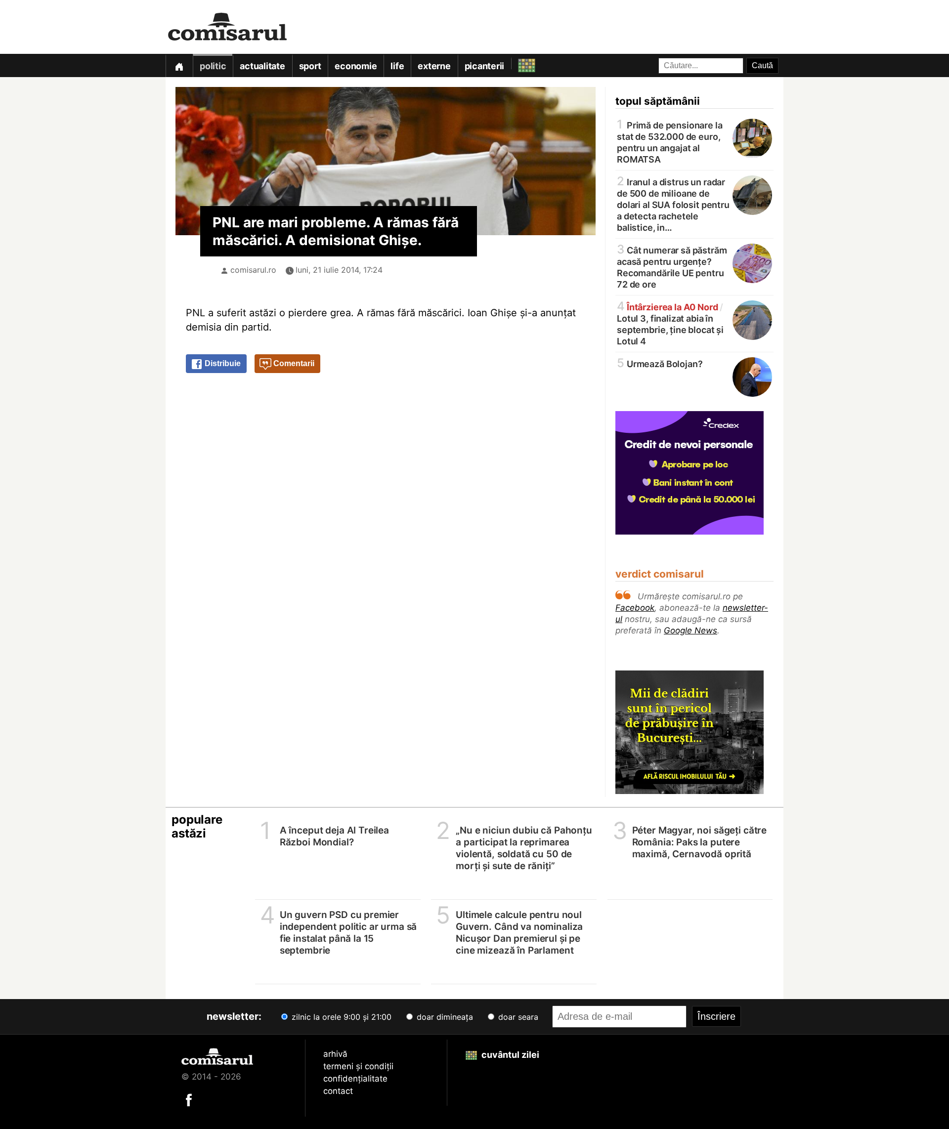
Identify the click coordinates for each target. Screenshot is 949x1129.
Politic (213, 66)
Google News (690, 630)
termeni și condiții (358, 1066)
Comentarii (292, 363)
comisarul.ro (253, 270)
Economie (356, 66)
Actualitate (262, 66)
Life (397, 66)
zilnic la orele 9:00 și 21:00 (340, 1017)
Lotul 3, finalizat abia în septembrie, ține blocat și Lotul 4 (670, 323)
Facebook (634, 608)
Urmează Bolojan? (659, 363)
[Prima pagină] (179, 65)
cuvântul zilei (509, 1054)
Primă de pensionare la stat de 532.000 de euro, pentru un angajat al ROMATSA (670, 142)
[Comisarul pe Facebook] (188, 1099)
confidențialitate (355, 1079)
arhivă (335, 1054)
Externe (434, 66)
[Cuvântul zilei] (517, 63)
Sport (310, 66)
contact (338, 1091)
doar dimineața (443, 1017)
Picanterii (485, 66)
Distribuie (222, 363)
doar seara (517, 1017)
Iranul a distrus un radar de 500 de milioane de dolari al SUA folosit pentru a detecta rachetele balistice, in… (673, 204)
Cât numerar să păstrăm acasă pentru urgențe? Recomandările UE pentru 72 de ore (672, 267)
